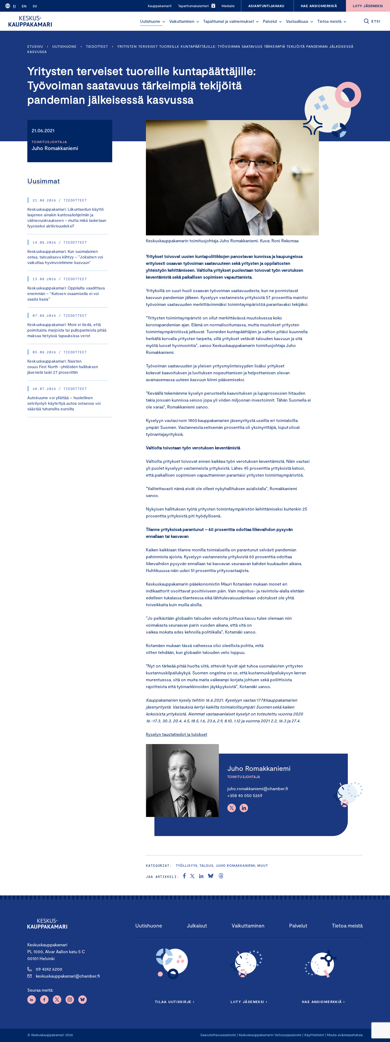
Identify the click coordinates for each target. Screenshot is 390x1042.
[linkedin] (201, 876)
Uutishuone (150, 21)
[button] (163, 22)
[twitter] (192, 876)
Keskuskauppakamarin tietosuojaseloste (269, 1035)
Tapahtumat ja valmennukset (228, 21)
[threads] (221, 877)
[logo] (30, 21)
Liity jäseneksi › (249, 1002)
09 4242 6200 (49, 968)
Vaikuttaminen (181, 21)
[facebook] (184, 876)
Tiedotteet (97, 46)
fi (14, 6)
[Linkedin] (244, 808)
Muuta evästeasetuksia (345, 1035)
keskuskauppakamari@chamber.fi (68, 975)
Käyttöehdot (314, 1035)
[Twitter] (231, 808)
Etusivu (35, 46)
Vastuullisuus (297, 21)
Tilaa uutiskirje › (174, 1002)
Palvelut (270, 21)
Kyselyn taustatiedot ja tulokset (176, 734)
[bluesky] (210, 876)
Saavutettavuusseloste (218, 1035)
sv (35, 6)
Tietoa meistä (329, 21)
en (24, 6)
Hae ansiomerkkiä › (323, 1002)
